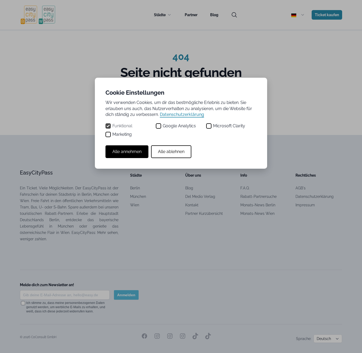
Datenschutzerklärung (182, 114)
